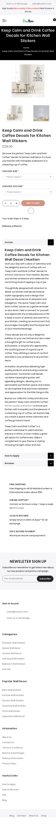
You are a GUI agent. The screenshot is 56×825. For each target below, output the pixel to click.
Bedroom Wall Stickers (14, 663)
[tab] (28, 242)
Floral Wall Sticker (11, 711)
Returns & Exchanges (13, 752)
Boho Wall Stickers (11, 689)
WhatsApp (18, 507)
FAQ (4, 794)
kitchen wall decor (15, 274)
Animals (6, 669)
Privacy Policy (9, 763)
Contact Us (8, 742)
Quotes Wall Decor (12, 653)
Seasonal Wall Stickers (14, 705)
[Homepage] (34, 821)
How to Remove (10, 789)
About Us (6, 737)
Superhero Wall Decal (13, 716)
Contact (21, 815)
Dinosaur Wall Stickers (13, 642)
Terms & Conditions (12, 747)
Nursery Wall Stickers (13, 700)
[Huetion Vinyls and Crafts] (28, 20)
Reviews (9, 463)
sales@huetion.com (42, 3)
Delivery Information (12, 758)
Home (26, 47)
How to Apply (12, 455)
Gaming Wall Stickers (13, 658)
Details (9, 242)
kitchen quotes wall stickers (19, 405)
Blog (4, 800)
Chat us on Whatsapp (16, 3)
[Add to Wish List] (31, 211)
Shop (43, 815)
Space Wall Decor (11, 648)
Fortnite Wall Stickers (13, 695)
